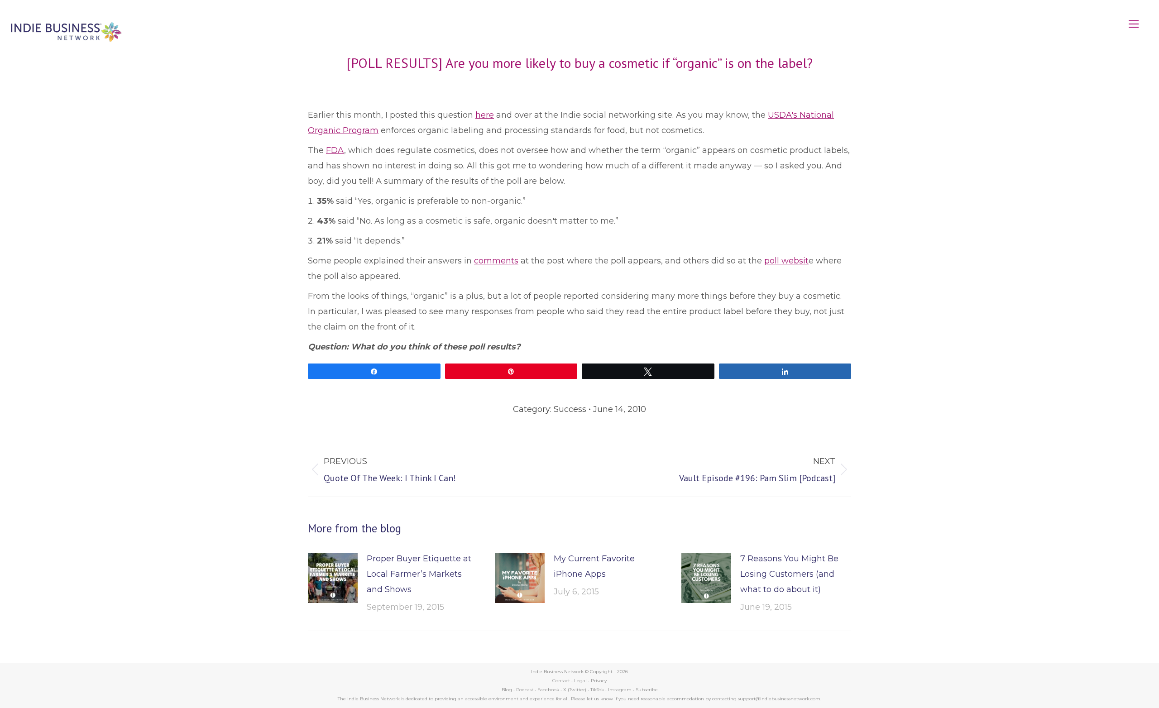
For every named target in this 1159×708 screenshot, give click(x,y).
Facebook (548, 690)
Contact (561, 681)
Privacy (599, 681)
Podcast (524, 690)
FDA (335, 150)
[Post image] (333, 578)
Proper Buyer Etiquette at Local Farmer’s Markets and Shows (419, 574)
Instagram (620, 690)
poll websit (786, 261)
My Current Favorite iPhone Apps (594, 566)
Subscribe (647, 690)
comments (496, 261)
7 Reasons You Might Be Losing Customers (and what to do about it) (789, 574)
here (484, 115)
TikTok (597, 690)
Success (570, 409)
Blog (507, 690)
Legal (580, 681)
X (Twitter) (575, 690)
